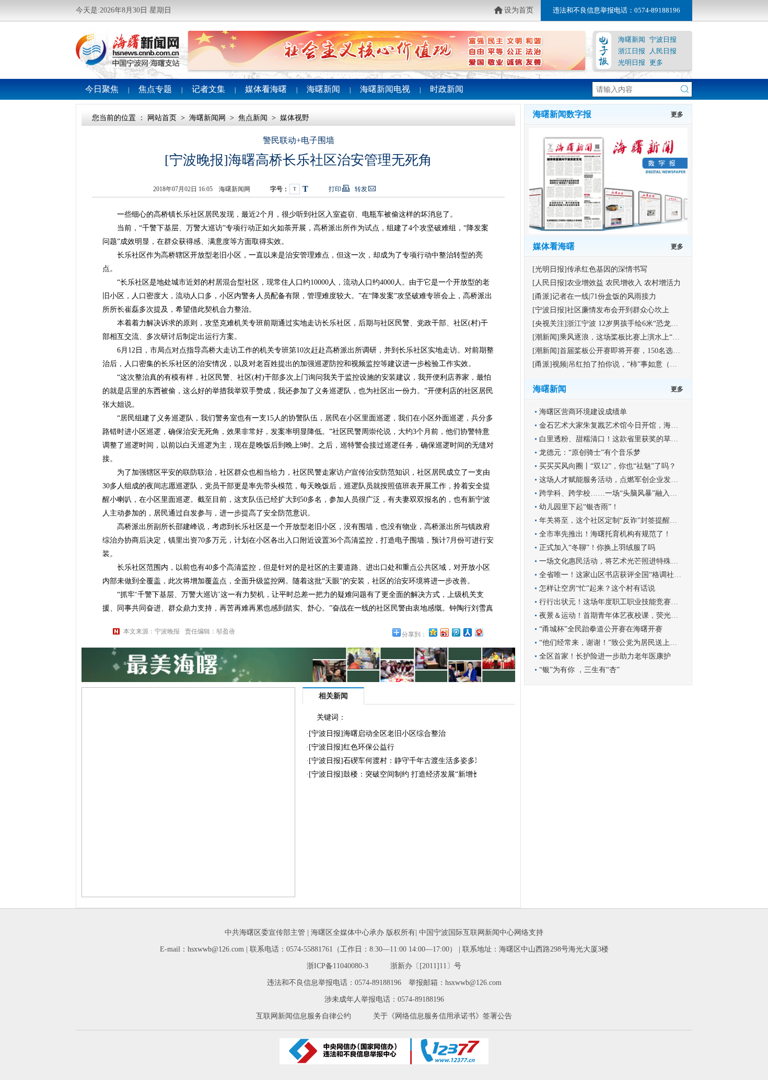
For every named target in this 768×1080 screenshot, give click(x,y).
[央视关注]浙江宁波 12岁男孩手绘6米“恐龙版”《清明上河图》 (632, 323)
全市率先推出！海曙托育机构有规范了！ (605, 534)
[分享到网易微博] (478, 632)
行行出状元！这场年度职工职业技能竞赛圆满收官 (619, 602)
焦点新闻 (252, 118)
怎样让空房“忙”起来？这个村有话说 (597, 588)
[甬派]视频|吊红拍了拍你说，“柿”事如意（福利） (612, 364)
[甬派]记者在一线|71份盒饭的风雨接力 (594, 296)
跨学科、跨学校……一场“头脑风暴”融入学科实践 (619, 493)
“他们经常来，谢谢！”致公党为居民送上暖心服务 (619, 643)
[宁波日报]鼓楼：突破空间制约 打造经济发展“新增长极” (400, 774)
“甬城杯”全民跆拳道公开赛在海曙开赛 (600, 629)
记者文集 (208, 89)
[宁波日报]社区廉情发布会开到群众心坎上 (600, 310)
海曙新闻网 (207, 118)
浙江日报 (631, 51)
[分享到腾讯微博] (455, 632)
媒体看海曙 (266, 89)
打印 (335, 189)
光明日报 (631, 62)
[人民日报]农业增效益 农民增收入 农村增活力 (606, 283)
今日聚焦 (102, 89)
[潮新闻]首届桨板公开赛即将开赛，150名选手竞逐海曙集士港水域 (639, 351)
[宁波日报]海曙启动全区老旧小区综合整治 (377, 733)
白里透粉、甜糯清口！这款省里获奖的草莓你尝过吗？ (627, 439)
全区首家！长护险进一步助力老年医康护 (605, 656)
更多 (656, 62)
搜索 (684, 89)
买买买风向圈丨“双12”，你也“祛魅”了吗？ (607, 466)
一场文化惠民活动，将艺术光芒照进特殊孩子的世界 (623, 561)
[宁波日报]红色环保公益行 (351, 747)
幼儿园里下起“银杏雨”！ (579, 507)
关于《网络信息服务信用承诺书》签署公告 (442, 1016)
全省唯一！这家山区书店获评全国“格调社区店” (615, 575)
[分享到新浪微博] (444, 632)
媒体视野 (294, 118)
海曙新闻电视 (385, 89)
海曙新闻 (631, 39)
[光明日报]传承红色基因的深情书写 (589, 269)
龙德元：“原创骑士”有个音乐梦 (590, 452)
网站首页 (162, 118)
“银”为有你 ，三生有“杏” (579, 670)
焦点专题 (155, 89)
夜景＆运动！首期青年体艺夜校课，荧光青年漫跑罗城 (627, 615)
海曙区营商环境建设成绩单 (583, 412)
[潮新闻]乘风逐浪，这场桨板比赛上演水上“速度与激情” (622, 337)
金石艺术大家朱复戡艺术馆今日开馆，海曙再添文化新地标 (634, 425)
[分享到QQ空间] (432, 632)
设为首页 (518, 10)
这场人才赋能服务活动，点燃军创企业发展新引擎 (619, 480)
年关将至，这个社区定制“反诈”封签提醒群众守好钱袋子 (630, 520)
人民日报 (663, 51)
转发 (361, 189)
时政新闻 (446, 89)
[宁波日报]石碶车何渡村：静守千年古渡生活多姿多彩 (395, 761)
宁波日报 (663, 39)
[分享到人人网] (467, 632)
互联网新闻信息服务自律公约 (303, 1016)
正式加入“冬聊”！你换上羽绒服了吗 (597, 547)
